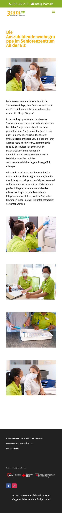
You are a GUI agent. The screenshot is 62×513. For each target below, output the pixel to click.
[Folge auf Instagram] (14, 485)
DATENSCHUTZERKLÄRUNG (19, 443)
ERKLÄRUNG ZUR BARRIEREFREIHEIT (25, 438)
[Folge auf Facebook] (8, 485)
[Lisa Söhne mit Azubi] (31, 395)
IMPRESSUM (12, 448)
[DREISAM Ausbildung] (31, 251)
